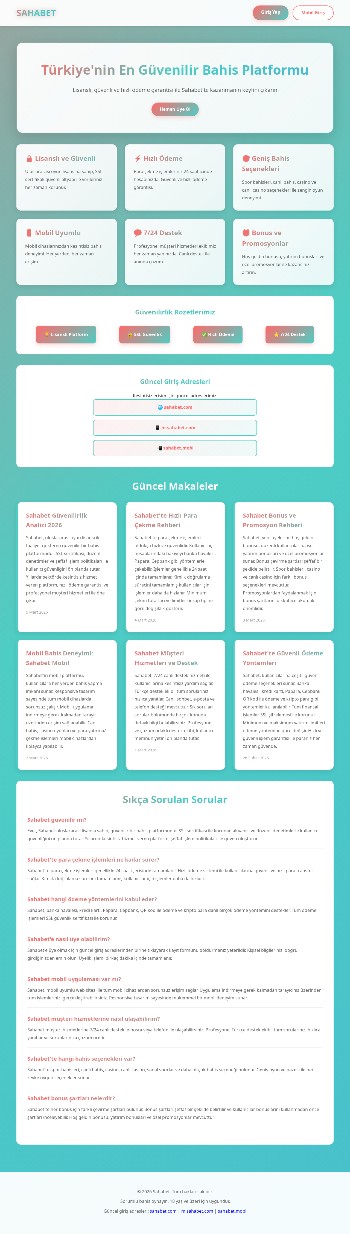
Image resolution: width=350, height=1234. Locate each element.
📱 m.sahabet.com (175, 428)
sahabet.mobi (232, 1211)
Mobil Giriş (313, 13)
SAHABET (36, 13)
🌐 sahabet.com (175, 407)
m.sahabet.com (197, 1211)
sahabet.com (163, 1211)
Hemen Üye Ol (175, 109)
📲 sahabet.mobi (175, 448)
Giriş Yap (270, 12)
